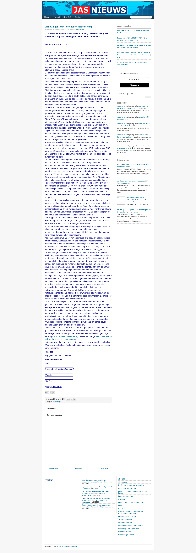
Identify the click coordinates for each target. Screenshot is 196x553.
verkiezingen (80, 30)
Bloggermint (74, 546)
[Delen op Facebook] (53, 392)
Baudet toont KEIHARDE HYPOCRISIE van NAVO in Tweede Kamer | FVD (136, 199)
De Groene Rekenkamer (127, 488)
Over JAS (67, 17)
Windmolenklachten (125, 532)
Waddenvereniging (125, 522)
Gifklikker (121, 499)
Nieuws (47, 17)
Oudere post (104, 469)
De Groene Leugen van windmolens (131, 485)
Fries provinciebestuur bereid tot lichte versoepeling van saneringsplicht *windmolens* (95, 493)
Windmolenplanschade (126, 535)
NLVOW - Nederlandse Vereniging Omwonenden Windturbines (130, 512)
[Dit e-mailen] (46, 392)
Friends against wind (125, 496)
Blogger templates (62, 546)
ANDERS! (121, 479)
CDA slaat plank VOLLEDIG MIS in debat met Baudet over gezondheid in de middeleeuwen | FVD (134, 55)
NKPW (120, 508)
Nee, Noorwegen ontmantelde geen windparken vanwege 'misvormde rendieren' (97, 481)
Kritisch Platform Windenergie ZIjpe (131, 502)
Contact (78, 17)
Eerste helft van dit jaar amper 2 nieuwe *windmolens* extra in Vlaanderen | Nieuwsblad (96, 500)
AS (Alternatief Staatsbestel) (65, 336)
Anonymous (121, 106)
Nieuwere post (53, 469)
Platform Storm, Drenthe (127, 516)
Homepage (78, 469)
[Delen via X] (51, 392)
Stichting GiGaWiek (125, 519)
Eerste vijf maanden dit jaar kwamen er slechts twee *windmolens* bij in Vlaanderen (97, 506)
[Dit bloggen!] (48, 392)
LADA (120, 505)
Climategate (122, 482)
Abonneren (134, 85)
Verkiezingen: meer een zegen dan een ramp (68, 27)
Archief (57, 17)
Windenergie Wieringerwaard (128, 528)
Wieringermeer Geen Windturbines (130, 525)
